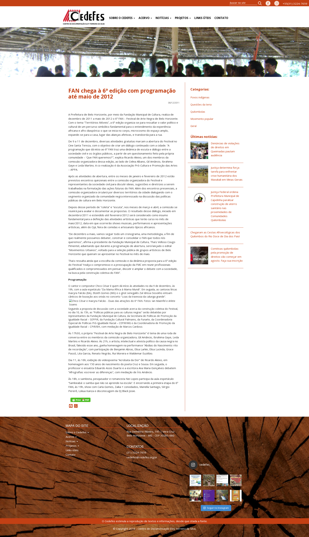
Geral (193, 126)
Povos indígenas (199, 97)
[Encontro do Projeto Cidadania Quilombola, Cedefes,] (195, 495)
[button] (261, 3)
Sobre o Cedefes (121, 18)
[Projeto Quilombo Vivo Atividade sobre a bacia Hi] (222, 495)
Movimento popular (201, 119)
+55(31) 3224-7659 (295, 3)
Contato (221, 18)
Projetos (182, 18)
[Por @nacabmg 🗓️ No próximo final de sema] (195, 480)
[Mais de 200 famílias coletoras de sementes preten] (209, 480)
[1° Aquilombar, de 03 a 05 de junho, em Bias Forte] (236, 480)
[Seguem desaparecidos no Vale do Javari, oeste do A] (222, 480)
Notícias (163, 18)
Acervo (144, 18)
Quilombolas (197, 111)
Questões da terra (201, 104)
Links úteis (202, 18)
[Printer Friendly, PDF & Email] (80, 399)
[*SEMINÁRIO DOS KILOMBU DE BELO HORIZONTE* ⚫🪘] (236, 495)
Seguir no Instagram (218, 507)
